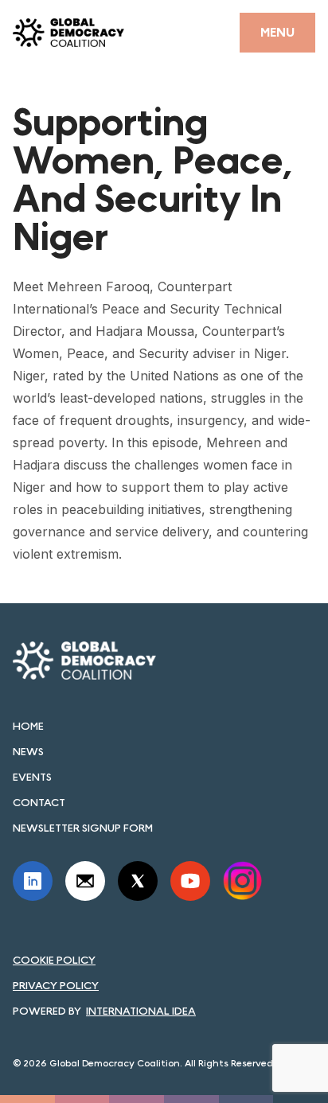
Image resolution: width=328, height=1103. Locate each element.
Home (28, 726)
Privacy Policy (56, 985)
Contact (39, 802)
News (28, 751)
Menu (277, 32)
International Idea (141, 1011)
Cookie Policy (54, 960)
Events (32, 777)
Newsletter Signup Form (83, 827)
